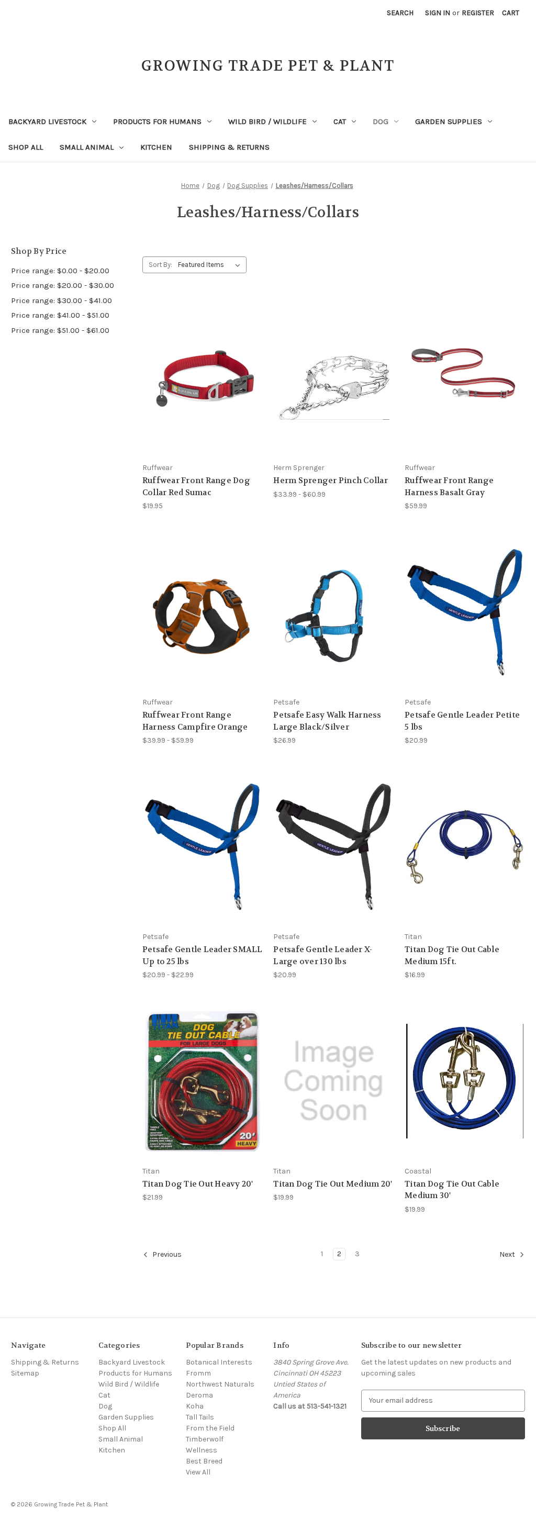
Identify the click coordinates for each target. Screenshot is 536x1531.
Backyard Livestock (47, 121)
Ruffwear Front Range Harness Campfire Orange (195, 721)
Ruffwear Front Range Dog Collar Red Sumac (196, 486)
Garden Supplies (448, 121)
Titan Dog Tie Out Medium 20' (332, 1184)
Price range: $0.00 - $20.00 (60, 270)
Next (508, 1254)
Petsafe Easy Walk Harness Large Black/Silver (327, 721)
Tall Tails (200, 1417)
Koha (195, 1406)
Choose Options (202, 396)
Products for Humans (157, 121)
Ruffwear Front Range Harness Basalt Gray (449, 486)
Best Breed (204, 1461)
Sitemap (25, 1373)
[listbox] (211, 265)
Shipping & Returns (229, 147)
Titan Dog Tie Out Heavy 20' (197, 1184)
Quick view (194, 358)
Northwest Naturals (220, 1384)
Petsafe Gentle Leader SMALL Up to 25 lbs (202, 955)
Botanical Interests (219, 1362)
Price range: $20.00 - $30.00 (62, 285)
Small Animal (87, 147)
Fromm (198, 1373)
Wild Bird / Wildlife (267, 121)
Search (400, 12)
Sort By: (160, 265)
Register (478, 12)
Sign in (437, 12)
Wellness (201, 1450)
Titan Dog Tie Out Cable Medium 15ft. (452, 955)
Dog (380, 121)
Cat (339, 121)
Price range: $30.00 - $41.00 (61, 300)
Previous (166, 1254)
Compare (199, 378)
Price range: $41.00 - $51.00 (60, 315)
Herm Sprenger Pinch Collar (330, 480)
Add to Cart (333, 631)
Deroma (199, 1395)
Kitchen (156, 147)
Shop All (25, 147)
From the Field (210, 1428)
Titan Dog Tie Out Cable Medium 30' (452, 1190)
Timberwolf (205, 1439)
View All (198, 1472)
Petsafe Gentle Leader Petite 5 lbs (462, 721)
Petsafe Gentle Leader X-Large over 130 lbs (322, 955)
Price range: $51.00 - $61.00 (60, 330)
